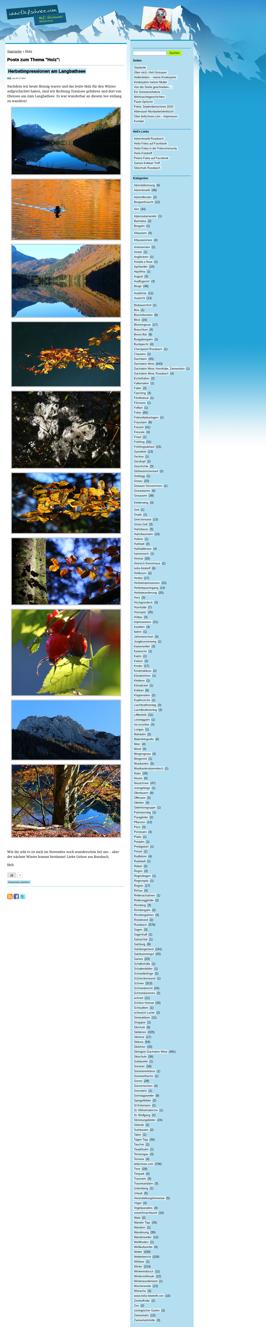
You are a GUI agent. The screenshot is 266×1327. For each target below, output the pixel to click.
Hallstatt (139, 543)
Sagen (138, 929)
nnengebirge (142, 788)
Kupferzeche (142, 700)
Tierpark (139, 1173)
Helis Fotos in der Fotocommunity (155, 148)
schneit (138, 997)
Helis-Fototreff (143, 153)
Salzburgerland (144, 949)
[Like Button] (11, 875)
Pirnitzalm (140, 831)
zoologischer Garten (147, 1310)
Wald (137, 1217)
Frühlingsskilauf (144, 446)
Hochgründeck (143, 602)
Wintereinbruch (143, 1271)
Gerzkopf (139, 461)
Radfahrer (140, 856)
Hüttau (138, 617)
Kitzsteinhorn (142, 675)
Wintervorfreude (144, 1276)
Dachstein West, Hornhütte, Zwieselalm (159, 368)
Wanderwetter (143, 1237)
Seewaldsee (142, 1017)
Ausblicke (140, 293)
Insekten (139, 626)
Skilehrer (139, 1046)
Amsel (138, 252)
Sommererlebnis (144, 1071)
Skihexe (139, 1037)
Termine (139, 1159)
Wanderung (141, 1232)
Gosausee (140, 495)
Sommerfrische (143, 1076)
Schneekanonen (144, 993)
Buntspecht (141, 344)
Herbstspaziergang (146, 587)
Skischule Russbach (147, 167)
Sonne (138, 1081)
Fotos (137, 412)
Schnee (139, 983)
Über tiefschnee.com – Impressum (156, 116)
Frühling (139, 441)
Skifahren (140, 1032)
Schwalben (141, 1007)
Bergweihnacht (143, 202)
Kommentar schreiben (18, 882)
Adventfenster (143, 197)
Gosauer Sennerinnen (148, 485)
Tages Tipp (141, 1139)
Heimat (138, 558)
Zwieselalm (141, 1315)
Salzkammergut (144, 954)
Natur (137, 773)
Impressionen (142, 622)
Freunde (139, 432)
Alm (136, 209)
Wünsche (140, 1290)
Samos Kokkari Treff (147, 163)
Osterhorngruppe (145, 807)
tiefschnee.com (143, 1164)
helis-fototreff (142, 568)
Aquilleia (139, 271)
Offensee (139, 797)
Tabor (137, 1134)
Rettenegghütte (144, 900)
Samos (138, 958)
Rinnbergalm (142, 910)
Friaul (137, 437)
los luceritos (141, 724)
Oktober (139, 802)
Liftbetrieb (140, 714)
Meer (137, 744)
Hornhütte (140, 607)
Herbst (138, 578)
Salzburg (139, 944)
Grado (138, 514)
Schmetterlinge (143, 973)
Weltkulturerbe (143, 1247)
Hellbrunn (140, 573)
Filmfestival (141, 397)
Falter (137, 388)
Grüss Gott (140, 524)
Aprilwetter (141, 266)
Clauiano (140, 354)
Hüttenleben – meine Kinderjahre (155, 77)
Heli (9, 78)
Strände (139, 1124)
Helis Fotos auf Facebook (150, 143)
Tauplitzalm (141, 1149)
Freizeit (138, 427)
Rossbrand (141, 919)
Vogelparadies (143, 1207)
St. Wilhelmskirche (146, 1110)
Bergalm (139, 225)
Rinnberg (140, 905)
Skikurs (138, 1041)
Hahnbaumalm (143, 534)
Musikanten (141, 763)
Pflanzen (139, 822)
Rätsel (138, 866)
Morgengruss (142, 753)
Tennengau (141, 1154)
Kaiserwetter (142, 646)
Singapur (140, 1022)
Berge (138, 286)
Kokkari (139, 690)
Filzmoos (140, 402)
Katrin (138, 656)
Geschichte (141, 466)
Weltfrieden (141, 1242)
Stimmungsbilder (145, 1120)
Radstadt (139, 861)
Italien (138, 631)
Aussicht (139, 298)
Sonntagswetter (144, 1095)
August (138, 276)
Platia (137, 836)
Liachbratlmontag (145, 705)
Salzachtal (140, 939)
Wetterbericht (142, 1256)
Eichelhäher (141, 378)
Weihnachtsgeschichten (149, 96)
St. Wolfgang (142, 1115)
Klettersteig (141, 502)
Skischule (140, 1056)
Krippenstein (142, 695)
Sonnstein (140, 1090)
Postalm (139, 841)
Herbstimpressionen (147, 582)
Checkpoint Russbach (148, 349)
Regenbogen (142, 875)
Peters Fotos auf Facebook (151, 158)
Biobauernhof (142, 305)
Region (138, 885)
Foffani (138, 407)
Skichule (139, 1027)
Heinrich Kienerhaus (147, 563)
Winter (138, 1266)
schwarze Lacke (144, 1012)
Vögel (138, 1203)
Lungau (139, 729)
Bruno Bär (140, 334)
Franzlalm (140, 422)
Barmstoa (140, 221)
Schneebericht (143, 988)
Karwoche (140, 651)
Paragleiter (141, 817)
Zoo (136, 1305)
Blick (137, 319)
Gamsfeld (140, 451)
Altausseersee (143, 240)
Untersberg (141, 1188)
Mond (137, 748)
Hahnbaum (141, 529)
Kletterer (139, 680)
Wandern (139, 1227)
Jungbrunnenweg (145, 641)
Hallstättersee (143, 548)
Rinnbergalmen (144, 914)
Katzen (138, 661)
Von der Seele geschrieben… (153, 87)
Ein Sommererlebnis (147, 91)
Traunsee (140, 1178)
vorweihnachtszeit (145, 1212)
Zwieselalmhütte (144, 1320)
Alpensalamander (145, 216)
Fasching (140, 393)
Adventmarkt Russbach (149, 138)
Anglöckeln (141, 256)
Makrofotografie (144, 739)
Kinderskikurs (142, 670)
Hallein (138, 539)
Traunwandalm (143, 1183)
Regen (138, 871)
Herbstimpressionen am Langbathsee (46, 71)
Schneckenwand (144, 978)
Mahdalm (140, 734)
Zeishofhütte (142, 1300)
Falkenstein (141, 383)
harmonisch (141, 553)
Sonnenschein (143, 1085)
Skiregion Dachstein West (150, 1051)
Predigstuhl (141, 846)
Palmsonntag (142, 812)
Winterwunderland (145, 1281)
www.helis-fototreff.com (149, 1295)
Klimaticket (141, 685)
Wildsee (139, 1261)
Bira (136, 310)
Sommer (139, 1066)
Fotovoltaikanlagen (146, 417)
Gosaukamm (142, 490)
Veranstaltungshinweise (149, 1198)
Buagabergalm (143, 339)
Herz (137, 597)
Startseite (14, 51)
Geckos (139, 456)
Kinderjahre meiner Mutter (150, 82)
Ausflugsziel (142, 281)
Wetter (138, 1251)
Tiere (137, 1168)
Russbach (140, 924)
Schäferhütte (142, 963)
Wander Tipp (142, 1222)
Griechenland (142, 519)
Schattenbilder (143, 968)
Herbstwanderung (145, 592)
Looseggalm (142, 719)
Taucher (139, 1144)
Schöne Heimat (144, 1002)
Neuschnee (141, 783)
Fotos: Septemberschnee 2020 (153, 106)
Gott (136, 509)
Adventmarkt (142, 190)
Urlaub (138, 1193)
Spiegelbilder (142, 1100)
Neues (138, 778)
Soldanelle (141, 1061)
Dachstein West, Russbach (151, 373)
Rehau (138, 890)
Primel (138, 851)
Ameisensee (142, 247)
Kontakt (139, 121)
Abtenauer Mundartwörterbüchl (154, 111)
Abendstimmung (144, 185)
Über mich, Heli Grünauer (150, 72)
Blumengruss (142, 324)
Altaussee (140, 233)
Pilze (137, 827)
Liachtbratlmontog (145, 709)
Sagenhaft (140, 934)
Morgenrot (140, 758)
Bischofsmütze (143, 314)
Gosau (138, 480)
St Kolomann (142, 1105)
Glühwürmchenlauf (146, 471)
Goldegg (139, 476)
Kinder (138, 665)
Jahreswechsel (143, 636)
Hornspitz (140, 612)
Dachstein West (144, 363)
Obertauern (141, 792)
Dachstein (140, 358)
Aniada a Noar (143, 261)
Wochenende (142, 1286)
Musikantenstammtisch (148, 768)
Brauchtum (141, 329)
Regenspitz (141, 880)
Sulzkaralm (141, 1129)
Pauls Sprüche (143, 101)
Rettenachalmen (144, 895)
